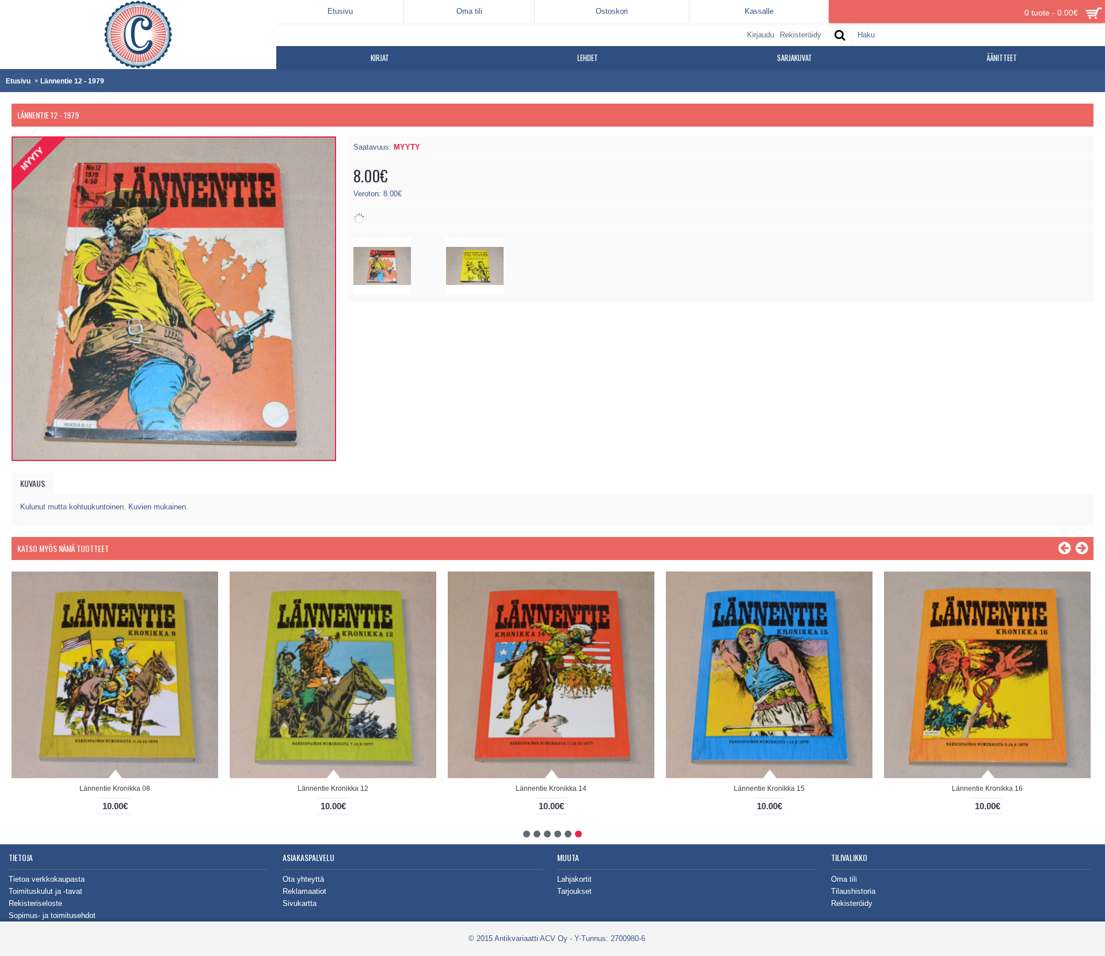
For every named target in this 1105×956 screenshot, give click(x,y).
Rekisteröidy (851, 903)
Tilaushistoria (853, 891)
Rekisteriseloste (35, 903)
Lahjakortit (574, 879)
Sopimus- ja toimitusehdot (52, 915)
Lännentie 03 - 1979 (769, 788)
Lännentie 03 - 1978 (551, 788)
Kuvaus (32, 483)
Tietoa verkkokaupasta (47, 879)
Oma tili (844, 879)
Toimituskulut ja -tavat (45, 891)
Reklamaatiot (304, 891)
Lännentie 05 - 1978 (115, 788)
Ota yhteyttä (303, 879)
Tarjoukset (574, 891)
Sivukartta (300, 903)
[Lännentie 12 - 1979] (382, 292)
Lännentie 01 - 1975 (987, 788)
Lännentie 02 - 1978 (333, 788)
